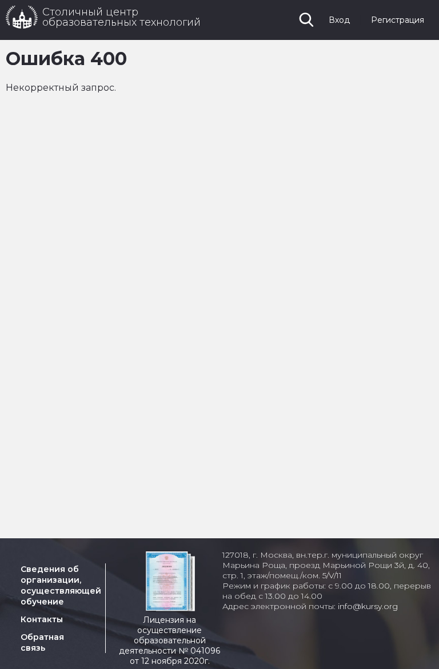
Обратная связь (42, 642)
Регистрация (397, 20)
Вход (339, 20)
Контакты (42, 619)
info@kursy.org (368, 606)
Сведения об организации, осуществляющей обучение (61, 585)
